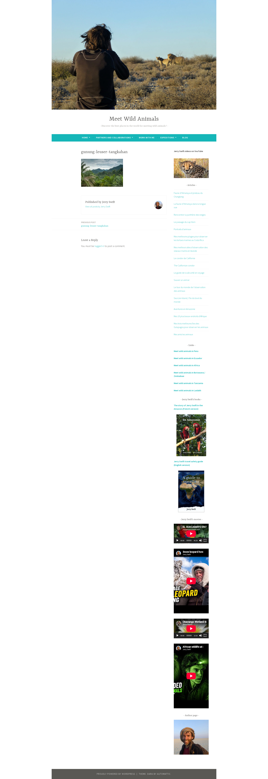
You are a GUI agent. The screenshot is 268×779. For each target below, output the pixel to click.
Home (85, 137)
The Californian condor (184, 265)
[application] (191, 533)
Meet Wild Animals (134, 119)
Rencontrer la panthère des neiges (189, 214)
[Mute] (200, 540)
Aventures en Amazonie (184, 309)
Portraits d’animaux (182, 229)
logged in (99, 246)
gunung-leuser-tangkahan (94, 224)
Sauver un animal (181, 280)
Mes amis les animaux (183, 334)
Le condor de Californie (184, 258)
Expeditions (167, 137)
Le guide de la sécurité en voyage (189, 272)
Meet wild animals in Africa (187, 365)
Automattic (164, 774)
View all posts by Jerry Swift (97, 206)
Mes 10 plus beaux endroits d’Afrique (190, 316)
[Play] (177, 540)
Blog (185, 137)
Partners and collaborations (113, 137)
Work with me (147, 137)
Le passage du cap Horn (184, 222)
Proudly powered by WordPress (116, 774)
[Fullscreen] (205, 540)
